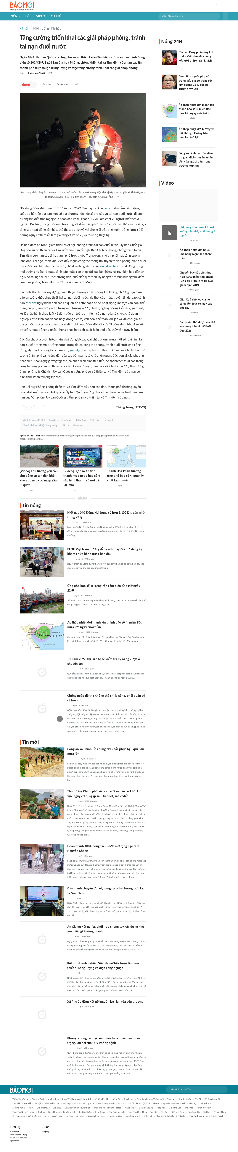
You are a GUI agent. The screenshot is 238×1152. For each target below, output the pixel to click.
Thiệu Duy (81, 420)
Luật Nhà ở (133, 1112)
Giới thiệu (14, 1132)
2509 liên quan (88, 559)
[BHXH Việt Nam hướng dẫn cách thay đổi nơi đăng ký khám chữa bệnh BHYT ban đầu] (42, 562)
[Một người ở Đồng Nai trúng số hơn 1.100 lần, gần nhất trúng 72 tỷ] (42, 525)
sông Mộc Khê (38, 420)
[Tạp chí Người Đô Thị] (68, 706)
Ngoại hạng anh (133, 1116)
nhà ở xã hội (56, 1116)
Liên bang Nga (115, 1116)
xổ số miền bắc (102, 1099)
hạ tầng (69, 1116)
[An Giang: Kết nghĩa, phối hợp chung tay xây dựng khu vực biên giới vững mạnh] (42, 939)
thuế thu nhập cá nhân (23, 1112)
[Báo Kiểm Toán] (71, 1048)
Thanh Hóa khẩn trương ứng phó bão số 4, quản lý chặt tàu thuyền (125, 476)
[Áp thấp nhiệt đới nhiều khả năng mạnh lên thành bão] (169, 255)
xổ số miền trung (20, 1099)
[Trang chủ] (22, 6)
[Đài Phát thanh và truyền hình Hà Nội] (71, 856)
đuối (25, 420)
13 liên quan (89, 1048)
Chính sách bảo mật (18, 1138)
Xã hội (24, 28)
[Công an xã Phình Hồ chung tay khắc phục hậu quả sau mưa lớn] (42, 762)
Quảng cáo (14, 1141)
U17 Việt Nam (219, 1112)
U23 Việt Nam (177, 1112)
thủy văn (77, 425)
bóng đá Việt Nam (96, 1116)
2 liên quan (89, 669)
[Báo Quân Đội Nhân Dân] (71, 801)
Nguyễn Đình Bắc (150, 1112)
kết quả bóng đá (212, 1099)
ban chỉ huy (54, 420)
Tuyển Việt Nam (204, 1108)
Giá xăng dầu (175, 1108)
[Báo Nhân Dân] (23, 490)
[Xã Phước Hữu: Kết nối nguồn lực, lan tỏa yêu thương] (42, 1014)
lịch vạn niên (18, 1116)
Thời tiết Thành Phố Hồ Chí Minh (171, 1116)
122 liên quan (86, 596)
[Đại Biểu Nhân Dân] (70, 937)
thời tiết (31, 303)
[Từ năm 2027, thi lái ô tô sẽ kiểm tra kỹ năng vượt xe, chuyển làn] (42, 672)
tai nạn (107, 420)
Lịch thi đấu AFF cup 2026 (49, 1108)
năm (31, 1108)
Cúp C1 (198, 1099)
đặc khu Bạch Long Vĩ (42, 1099)
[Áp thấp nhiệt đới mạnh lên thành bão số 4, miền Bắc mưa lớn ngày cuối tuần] (42, 635)
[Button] (225, 16)
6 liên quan (88, 856)
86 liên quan (63, 84)
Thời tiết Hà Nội (137, 1104)
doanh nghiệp (184, 1099)
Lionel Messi (54, 1112)
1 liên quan (92, 759)
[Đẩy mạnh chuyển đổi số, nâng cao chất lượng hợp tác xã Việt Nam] (42, 901)
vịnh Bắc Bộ (130, 1108)
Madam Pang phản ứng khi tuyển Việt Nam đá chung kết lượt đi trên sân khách (196, 56)
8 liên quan (83, 706)
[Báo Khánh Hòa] (71, 1007)
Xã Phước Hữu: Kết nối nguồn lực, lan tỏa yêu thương (105, 1002)
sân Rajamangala (117, 1112)
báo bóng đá (194, 1112)
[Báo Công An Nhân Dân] (73, 759)
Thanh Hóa (129, 1099)
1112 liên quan (92, 632)
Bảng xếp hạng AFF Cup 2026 (150, 1099)
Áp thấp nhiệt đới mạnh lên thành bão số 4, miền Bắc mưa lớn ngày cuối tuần (196, 109)
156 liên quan (195, 336)
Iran (57, 1099)
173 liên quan (86, 522)
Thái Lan (171, 1099)
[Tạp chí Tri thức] (69, 522)
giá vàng (80, 1116)
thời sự (192, 1104)
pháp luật (148, 1116)
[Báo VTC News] (71, 632)
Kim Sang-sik (69, 1112)
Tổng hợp (45, 1132)
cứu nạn (68, 420)
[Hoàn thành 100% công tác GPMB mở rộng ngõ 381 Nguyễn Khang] (42, 859)
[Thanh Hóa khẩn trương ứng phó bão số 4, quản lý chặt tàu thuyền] (126, 456)
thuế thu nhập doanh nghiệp (107, 1108)
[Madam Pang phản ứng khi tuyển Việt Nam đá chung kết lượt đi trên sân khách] (169, 57)
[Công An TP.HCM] (182, 290)
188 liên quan (193, 290)
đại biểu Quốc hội (32, 1104)
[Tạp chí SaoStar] (182, 66)
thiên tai (65, 425)
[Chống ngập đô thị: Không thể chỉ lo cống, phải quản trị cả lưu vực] (42, 708)
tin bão (41, 1112)
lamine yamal (18, 1108)
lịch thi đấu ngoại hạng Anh (152, 1108)
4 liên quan (86, 937)
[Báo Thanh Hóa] (111, 486)
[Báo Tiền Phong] (182, 142)
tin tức (164, 1112)
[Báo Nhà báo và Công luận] (71, 669)
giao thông (100, 1112)
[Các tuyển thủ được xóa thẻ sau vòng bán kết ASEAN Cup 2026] (169, 327)
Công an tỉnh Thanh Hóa (115, 1104)
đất (184, 1104)
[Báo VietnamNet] (182, 94)
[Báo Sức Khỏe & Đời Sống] (70, 559)
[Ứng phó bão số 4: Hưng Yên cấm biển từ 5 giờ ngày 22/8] (42, 598)
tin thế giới (153, 1104)
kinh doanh (107, 266)
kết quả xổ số (85, 1112)
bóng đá (116, 1099)
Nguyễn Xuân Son (171, 1104)
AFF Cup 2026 (69, 1104)
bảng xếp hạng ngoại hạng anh (76, 1099)
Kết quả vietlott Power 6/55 (77, 1108)
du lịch (108, 208)
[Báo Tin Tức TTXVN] (26, 84)
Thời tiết (16, 1104)
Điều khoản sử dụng (18, 1135)
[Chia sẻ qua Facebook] (22, 407)
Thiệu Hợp (95, 420)
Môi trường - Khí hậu (47, 28)
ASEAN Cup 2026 (86, 1104)
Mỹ (99, 1104)
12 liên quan (195, 263)
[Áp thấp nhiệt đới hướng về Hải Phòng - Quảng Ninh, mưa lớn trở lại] (169, 134)
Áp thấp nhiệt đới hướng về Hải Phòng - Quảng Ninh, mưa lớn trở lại (196, 133)
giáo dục (75, 350)
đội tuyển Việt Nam (37, 1116)
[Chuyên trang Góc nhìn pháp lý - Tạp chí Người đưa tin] (181, 171)
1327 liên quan (91, 801)
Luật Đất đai (205, 1104)
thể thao (189, 1108)
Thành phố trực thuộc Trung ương (40, 425)
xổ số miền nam (52, 1104)
